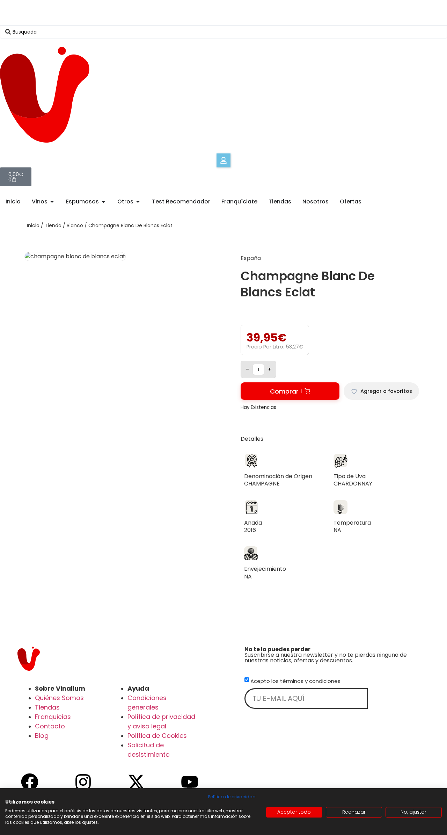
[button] (223, 160)
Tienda (53, 225)
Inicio (33, 225)
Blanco (75, 225)
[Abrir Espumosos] (103, 201)
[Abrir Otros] (138, 201)
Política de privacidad (232, 797)
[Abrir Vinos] (52, 201)
